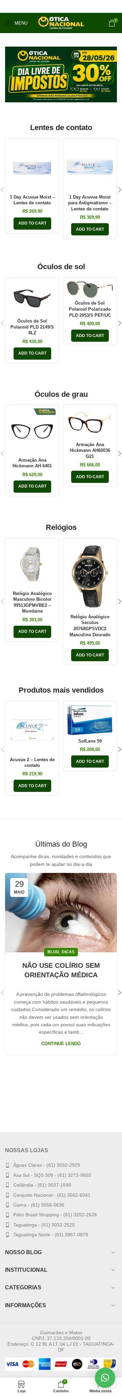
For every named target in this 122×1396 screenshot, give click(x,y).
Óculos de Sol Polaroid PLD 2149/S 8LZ (32, 327)
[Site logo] (61, 22)
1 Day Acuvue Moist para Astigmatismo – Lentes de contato (89, 203)
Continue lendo (61, 1043)
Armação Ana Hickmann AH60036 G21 (90, 450)
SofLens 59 (90, 741)
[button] (105, 1378)
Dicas (68, 952)
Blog (53, 952)
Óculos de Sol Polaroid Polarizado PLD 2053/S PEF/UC (90, 309)
